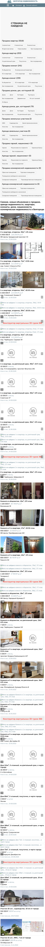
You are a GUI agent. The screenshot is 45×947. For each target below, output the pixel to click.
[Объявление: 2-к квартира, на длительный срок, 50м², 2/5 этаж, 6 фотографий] (22, 464)
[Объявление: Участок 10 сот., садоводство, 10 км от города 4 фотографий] (22, 906)
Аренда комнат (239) (11, 78)
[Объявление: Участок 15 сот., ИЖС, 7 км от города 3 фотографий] (22, 936)
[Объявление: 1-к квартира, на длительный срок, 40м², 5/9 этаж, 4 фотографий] (11, 391)
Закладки (19, 5)
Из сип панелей (35, 98)
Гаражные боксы (37, 148)
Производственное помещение (31, 179)
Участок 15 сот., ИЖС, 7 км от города (15, 938)
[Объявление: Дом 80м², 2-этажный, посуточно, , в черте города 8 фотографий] (11, 794)
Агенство (5, 126)
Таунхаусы (31, 95)
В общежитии (6, 70)
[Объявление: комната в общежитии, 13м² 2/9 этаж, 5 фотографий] (22, 499)
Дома (4, 95)
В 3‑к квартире (20, 73)
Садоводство (14, 123)
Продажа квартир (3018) (13, 41)
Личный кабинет (31, 5)
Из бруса (5, 102)
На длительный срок (8, 61)
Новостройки (22, 49)
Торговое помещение (27, 172)
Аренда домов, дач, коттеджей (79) (18, 107)
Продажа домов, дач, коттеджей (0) (18, 91)
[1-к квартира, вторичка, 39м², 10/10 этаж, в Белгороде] (22, 305)
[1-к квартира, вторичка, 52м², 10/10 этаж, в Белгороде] (11, 288)
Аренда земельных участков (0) (16, 131)
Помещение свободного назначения (14, 176)
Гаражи (4, 148)
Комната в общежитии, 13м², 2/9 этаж (16, 501)
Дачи (11, 95)
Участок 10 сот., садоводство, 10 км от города (19, 909)
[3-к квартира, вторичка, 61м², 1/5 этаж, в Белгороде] (21, 329)
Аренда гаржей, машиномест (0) (16, 156)
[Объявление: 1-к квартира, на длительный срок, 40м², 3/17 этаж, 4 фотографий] (11, 362)
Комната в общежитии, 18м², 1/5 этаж (16, 593)
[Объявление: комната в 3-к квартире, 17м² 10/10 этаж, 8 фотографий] (22, 526)
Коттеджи (20, 95)
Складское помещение (9, 179)
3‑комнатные (31, 45)
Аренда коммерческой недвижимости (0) (20, 184)
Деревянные (21, 98)
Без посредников (36, 49)
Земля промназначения (29, 123)
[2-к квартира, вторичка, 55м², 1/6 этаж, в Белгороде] (11, 230)
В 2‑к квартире (6, 73)
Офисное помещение (9, 172)
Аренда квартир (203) (11, 53)
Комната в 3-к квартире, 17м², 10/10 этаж (17, 528)
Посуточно (22, 61)
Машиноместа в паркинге (19, 148)
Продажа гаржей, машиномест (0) (17, 143)
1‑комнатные (6, 45)
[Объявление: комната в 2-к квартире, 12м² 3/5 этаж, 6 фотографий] (22, 553)
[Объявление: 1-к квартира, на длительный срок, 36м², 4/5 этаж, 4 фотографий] (11, 420)
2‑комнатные (19, 45)
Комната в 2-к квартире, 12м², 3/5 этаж (16, 555)
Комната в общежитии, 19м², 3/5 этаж (16, 571)
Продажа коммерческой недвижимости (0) (21, 168)
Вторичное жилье (7, 49)
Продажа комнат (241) (12, 66)
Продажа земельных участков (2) (17, 119)
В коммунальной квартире (23, 70)
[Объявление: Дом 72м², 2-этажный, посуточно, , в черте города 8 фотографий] (22, 842)
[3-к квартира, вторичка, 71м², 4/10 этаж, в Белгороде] (11, 259)
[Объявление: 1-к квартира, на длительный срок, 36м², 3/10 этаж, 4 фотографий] (22, 436)
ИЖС (3, 123)
